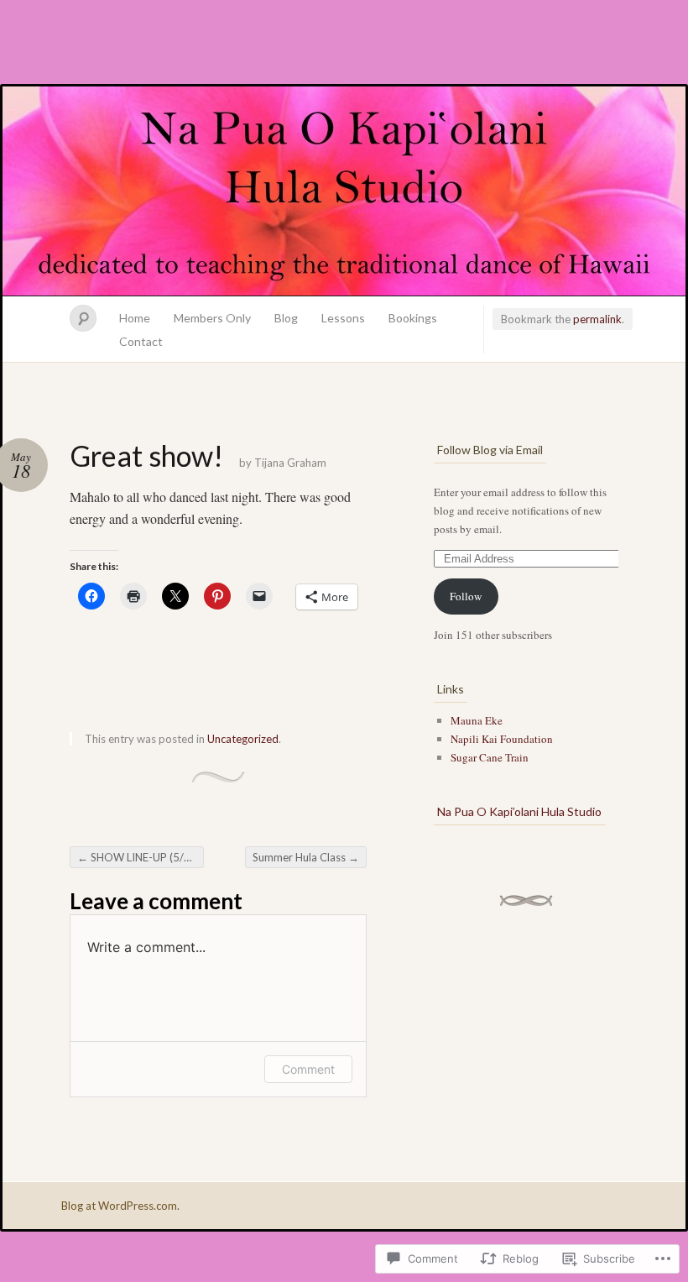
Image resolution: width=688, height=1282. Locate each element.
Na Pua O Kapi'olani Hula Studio (344, 191)
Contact (141, 341)
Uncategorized (243, 739)
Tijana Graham (290, 462)
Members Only (212, 318)
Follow (466, 596)
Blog (286, 318)
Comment (308, 1069)
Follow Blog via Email (490, 449)
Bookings (412, 318)
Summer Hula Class (306, 857)
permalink (597, 319)
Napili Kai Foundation (502, 738)
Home (134, 318)
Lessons (343, 318)
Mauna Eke (477, 720)
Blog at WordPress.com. (120, 1205)
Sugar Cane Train (490, 757)
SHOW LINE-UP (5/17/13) (140, 857)
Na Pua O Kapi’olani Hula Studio (519, 811)
